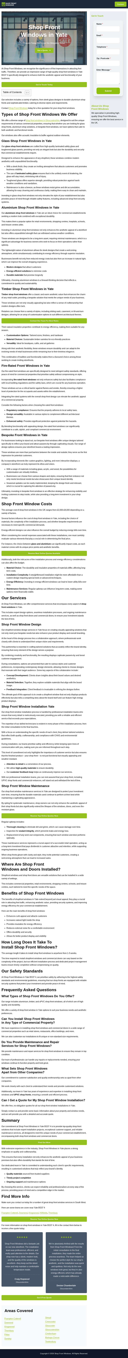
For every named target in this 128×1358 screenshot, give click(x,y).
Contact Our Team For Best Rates (44, 321)
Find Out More (44, 1142)
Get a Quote (42, 50)
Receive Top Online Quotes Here (44, 816)
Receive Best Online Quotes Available (44, 553)
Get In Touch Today (44, 85)
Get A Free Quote (44, 1298)
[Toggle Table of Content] (26, 92)
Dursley (7, 1339)
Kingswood (34, 1213)
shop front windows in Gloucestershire (43, 120)
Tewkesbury (50, 1342)
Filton (7, 1335)
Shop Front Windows (18, 108)
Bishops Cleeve (52, 1338)
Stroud (48, 1318)
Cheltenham (50, 1334)
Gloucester (50, 1326)
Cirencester (50, 1322)
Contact (120, 4)
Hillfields (43, 1213)
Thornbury (53, 1213)
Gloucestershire (52, 1330)
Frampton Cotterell (10, 1213)
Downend (23, 1213)
